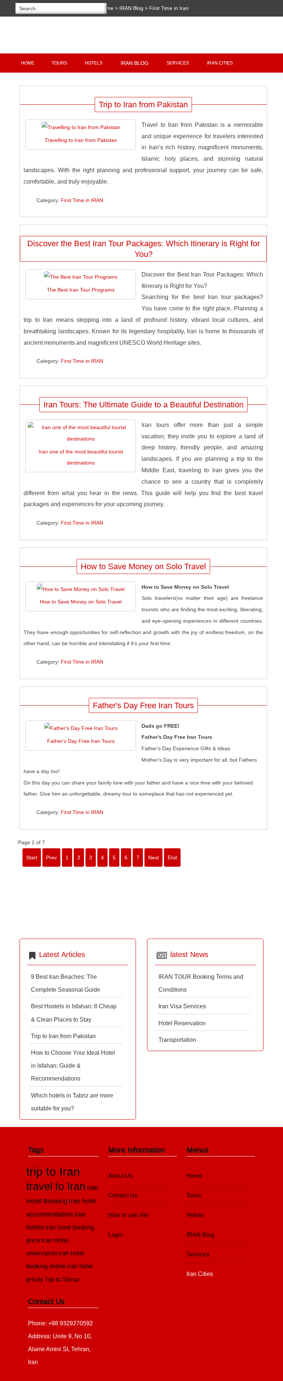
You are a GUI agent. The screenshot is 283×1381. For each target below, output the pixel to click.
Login (115, 1235)
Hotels (93, 63)
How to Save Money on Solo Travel (143, 566)
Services (178, 63)
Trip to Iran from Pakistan (143, 104)
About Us (120, 1176)
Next (153, 857)
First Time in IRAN (82, 200)
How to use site (128, 1215)
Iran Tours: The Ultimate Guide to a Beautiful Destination (143, 404)
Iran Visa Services (182, 1006)
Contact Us (122, 1195)
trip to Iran (53, 1171)
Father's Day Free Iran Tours (143, 705)
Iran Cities (220, 63)
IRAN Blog (131, 8)
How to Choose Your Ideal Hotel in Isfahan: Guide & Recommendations (73, 1066)
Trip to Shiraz (62, 1279)
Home (27, 63)
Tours (59, 63)
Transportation (177, 1040)
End (172, 857)
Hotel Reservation (182, 1023)
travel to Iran (55, 1186)
